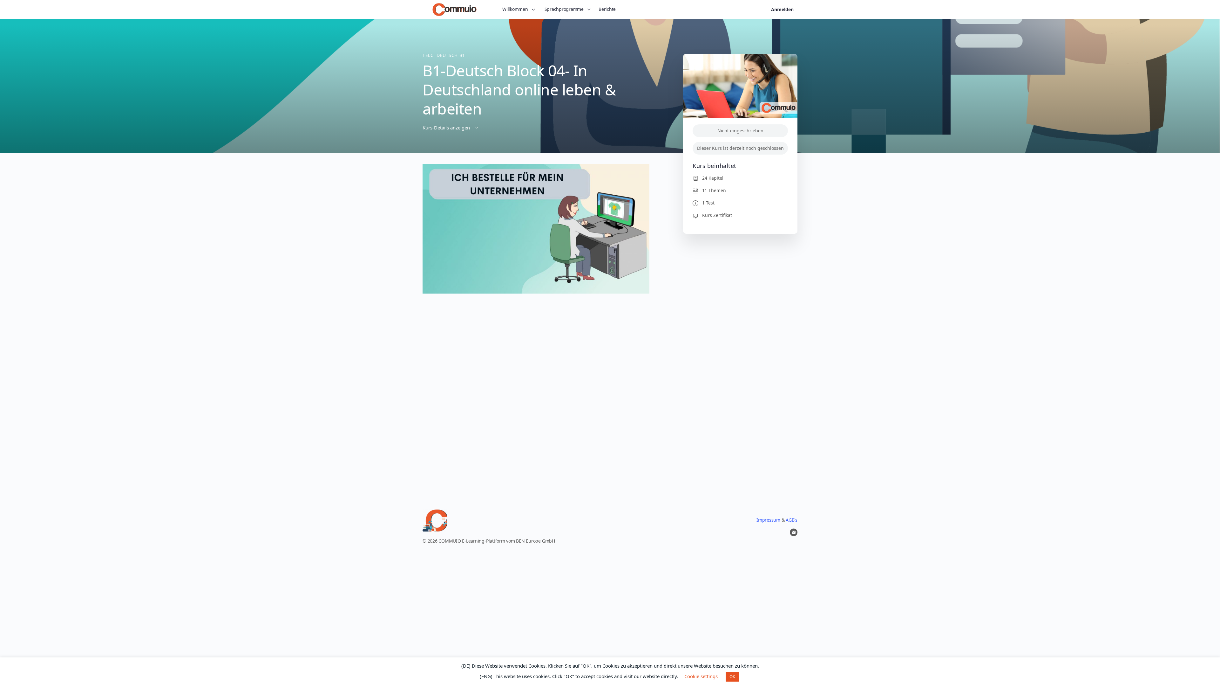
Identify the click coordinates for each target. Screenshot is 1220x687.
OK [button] (732, 676)
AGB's (791, 520)
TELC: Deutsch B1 (444, 55)
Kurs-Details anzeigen (447, 127)
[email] (793, 532)
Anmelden (782, 9)
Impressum (768, 520)
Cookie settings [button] (701, 676)
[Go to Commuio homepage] (454, 8)
